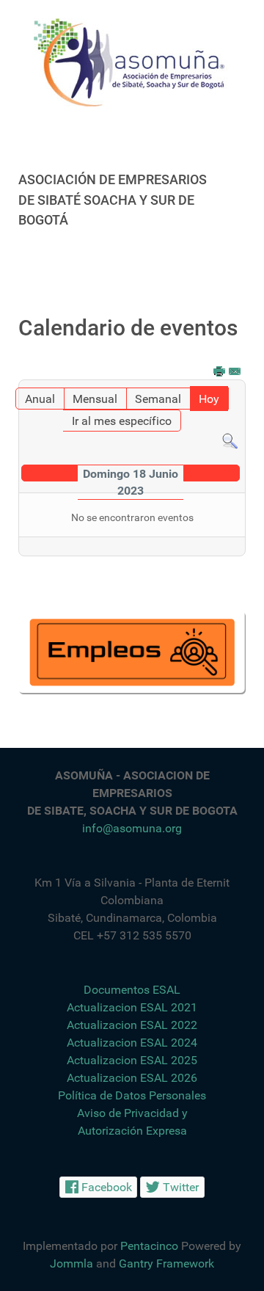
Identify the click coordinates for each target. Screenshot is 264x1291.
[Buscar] (230, 440)
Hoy (209, 399)
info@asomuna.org (132, 828)
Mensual (95, 399)
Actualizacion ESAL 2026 (132, 1078)
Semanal (158, 399)
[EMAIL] (235, 372)
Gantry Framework (166, 1263)
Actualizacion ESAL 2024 (132, 1043)
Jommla (71, 1263)
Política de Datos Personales (132, 1095)
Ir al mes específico (122, 421)
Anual (40, 399)
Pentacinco (149, 1246)
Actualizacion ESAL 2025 (132, 1060)
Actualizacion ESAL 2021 (132, 1007)
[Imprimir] (220, 372)
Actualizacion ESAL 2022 (132, 1025)
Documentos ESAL (132, 990)
